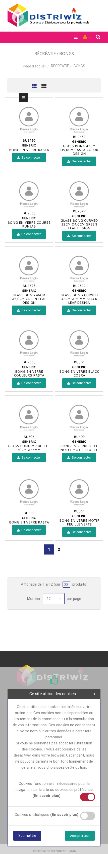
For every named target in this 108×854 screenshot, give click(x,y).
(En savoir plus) (46, 795)
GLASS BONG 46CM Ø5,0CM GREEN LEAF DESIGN (29, 299)
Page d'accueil (34, 66)
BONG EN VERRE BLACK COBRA (79, 373)
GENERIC (29, 145)
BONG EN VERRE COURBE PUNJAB (29, 224)
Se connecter (31, 157)
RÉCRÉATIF (60, 66)
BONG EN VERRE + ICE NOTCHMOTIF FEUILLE (79, 448)
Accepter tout (80, 836)
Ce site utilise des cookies (52, 693)
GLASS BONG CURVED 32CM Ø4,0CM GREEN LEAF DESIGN (79, 224)
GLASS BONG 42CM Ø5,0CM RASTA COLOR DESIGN (79, 150)
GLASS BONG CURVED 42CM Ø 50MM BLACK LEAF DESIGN (79, 299)
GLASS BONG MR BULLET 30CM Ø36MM (29, 448)
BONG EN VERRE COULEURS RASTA (29, 373)
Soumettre (27, 836)
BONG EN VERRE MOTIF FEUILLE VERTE (79, 522)
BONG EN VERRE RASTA (29, 149)
